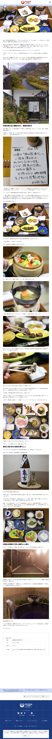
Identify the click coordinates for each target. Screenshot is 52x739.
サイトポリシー (30, 735)
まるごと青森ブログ (10, 5)
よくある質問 (44, 720)
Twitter (21, 713)
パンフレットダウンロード (32, 720)
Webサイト (14, 645)
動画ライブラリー (19, 720)
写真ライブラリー (8, 720)
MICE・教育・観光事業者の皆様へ (18, 735)
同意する (25, 735)
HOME (4, 5)
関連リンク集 (37, 735)
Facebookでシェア (38, 696)
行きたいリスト (34, 726)
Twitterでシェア (28, 696)
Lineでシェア (46, 696)
